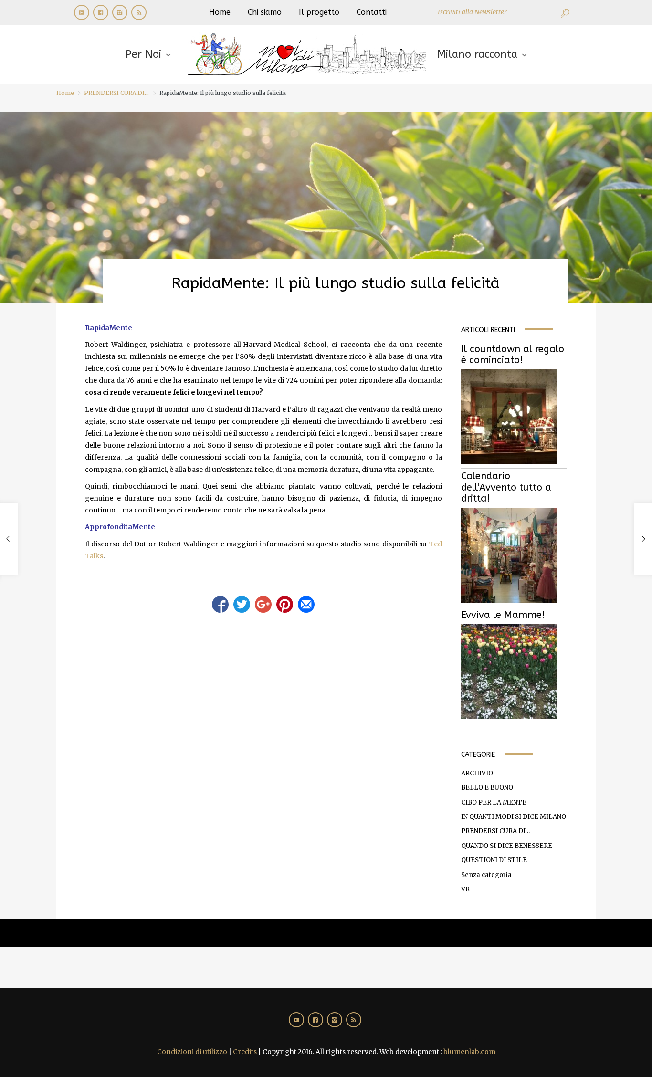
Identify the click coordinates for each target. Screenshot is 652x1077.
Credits (245, 1051)
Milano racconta (477, 54)
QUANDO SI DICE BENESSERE (506, 846)
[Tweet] (241, 604)
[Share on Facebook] (220, 604)
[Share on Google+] (263, 604)
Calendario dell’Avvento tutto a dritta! (506, 487)
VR (465, 889)
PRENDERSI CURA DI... (116, 92)
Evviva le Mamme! (503, 614)
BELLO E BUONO (487, 788)
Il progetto (319, 12)
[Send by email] (306, 604)
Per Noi (143, 54)
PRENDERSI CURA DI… (495, 831)
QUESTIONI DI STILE (494, 860)
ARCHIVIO (477, 773)
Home (220, 12)
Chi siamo (265, 12)
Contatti (372, 12)
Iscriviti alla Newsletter (472, 12)
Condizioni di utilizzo (192, 1051)
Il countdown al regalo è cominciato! (512, 355)
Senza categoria (486, 875)
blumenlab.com (469, 1051)
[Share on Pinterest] (284, 604)
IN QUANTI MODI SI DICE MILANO (513, 817)
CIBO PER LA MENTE (493, 802)
